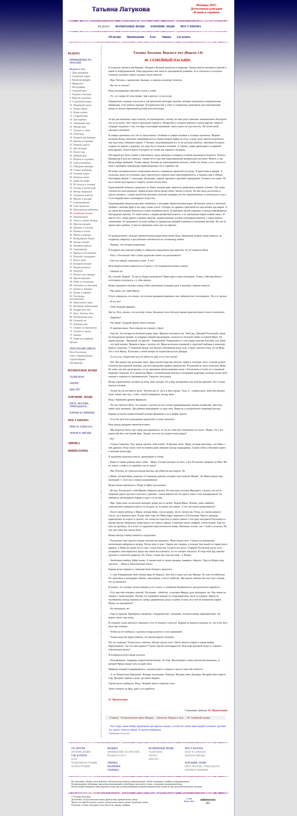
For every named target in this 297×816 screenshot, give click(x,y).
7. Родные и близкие (80, 94)
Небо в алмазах (81, 426)
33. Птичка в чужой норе (83, 188)
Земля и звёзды (80, 433)
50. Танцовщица (78, 249)
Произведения (135, 36)
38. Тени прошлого (80, 206)
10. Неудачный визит (80, 105)
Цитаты (73, 342)
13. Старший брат (79, 116)
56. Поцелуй (76, 271)
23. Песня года (77, 152)
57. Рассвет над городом (82, 274)
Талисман (77, 376)
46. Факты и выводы (80, 235)
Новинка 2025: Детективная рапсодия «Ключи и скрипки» (206, 8)
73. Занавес (75, 335)
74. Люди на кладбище (81, 338)
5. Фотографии (77, 87)
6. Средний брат (78, 90)
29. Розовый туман (79, 173)
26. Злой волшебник (80, 163)
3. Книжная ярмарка (80, 80)
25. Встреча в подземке (82, 159)
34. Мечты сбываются (81, 191)
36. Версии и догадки (81, 199)
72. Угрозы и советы (80, 331)
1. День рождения (79, 72)
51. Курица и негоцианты (83, 253)
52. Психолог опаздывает (83, 256)
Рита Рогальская (78, 352)
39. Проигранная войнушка (84, 209)
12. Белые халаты (78, 112)
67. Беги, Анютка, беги (82, 313)
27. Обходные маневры (81, 166)
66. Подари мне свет (80, 309)
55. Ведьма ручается (80, 267)
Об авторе (114, 36)
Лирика (166, 36)
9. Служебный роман (80, 101)
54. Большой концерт (81, 263)
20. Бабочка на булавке (81, 141)
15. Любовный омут (80, 123)
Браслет (75, 389)
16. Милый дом (78, 126)
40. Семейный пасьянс (81, 213)
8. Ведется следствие (80, 98)
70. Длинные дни (79, 324)
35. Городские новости (81, 195)
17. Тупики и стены (80, 130)
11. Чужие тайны (78, 108)
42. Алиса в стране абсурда (84, 220)
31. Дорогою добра (79, 181)
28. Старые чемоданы (81, 170)
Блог (153, 36)
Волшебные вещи (130, 26)
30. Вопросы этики (79, 177)
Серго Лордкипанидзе (81, 355)
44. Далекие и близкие (81, 227)
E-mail (189, 798)
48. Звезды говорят (79, 242)
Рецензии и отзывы (84, 762)
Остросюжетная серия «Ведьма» (137, 717)
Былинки (113, 766)
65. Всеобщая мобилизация (84, 306)
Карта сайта (189, 801)
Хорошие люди (162, 26)
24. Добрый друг (78, 155)
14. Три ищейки (78, 119)
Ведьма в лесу (78, 69)
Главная (114, 717)
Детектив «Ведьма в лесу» (170, 717)
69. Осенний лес (78, 320)
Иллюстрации (80, 766)
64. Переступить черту (81, 302)
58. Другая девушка (80, 278)
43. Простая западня (80, 224)
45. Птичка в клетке (80, 231)
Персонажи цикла (83, 348)
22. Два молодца (78, 148)
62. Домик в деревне (80, 292)
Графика (113, 769)
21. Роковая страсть (80, 144)
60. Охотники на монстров (83, 285)
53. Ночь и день (78, 260)
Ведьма (104, 26)
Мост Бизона (190, 26)
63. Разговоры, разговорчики (77, 297)
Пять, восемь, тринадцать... (79, 405)
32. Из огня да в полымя (82, 184)
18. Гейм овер (77, 134)
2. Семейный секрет (80, 76)
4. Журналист (77, 83)
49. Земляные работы (80, 245)
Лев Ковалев (76, 363)
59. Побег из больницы (82, 281)
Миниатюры (78, 450)
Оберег (74, 383)
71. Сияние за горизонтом (83, 327)
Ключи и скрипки (82, 412)
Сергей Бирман (77, 359)
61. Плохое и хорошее (81, 289)
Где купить (183, 36)
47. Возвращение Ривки (82, 238)
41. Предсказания (79, 217)
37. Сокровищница (79, 202)
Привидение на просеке (80, 61)
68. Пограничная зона (81, 317)
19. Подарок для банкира (82, 137)
